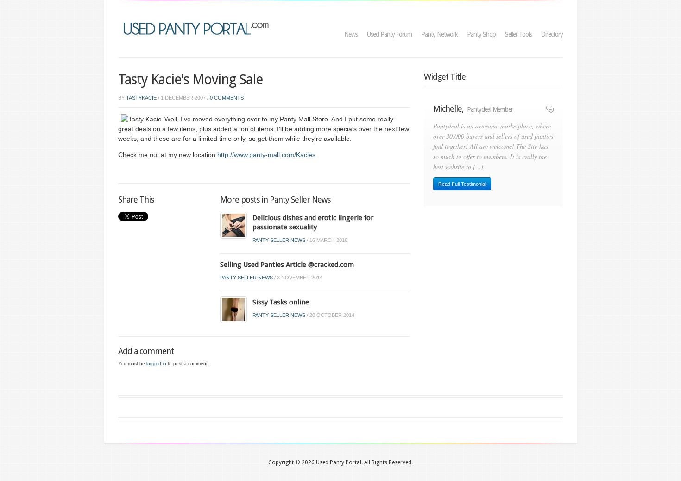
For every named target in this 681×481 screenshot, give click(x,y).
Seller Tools (518, 34)
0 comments (227, 98)
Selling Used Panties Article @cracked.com (287, 264)
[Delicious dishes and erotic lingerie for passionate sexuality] (233, 225)
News (351, 34)
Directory (552, 34)
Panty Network (439, 34)
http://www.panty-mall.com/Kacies (266, 154)
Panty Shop (481, 34)
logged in (156, 363)
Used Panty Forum (389, 34)
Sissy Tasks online (280, 302)
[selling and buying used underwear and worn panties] (198, 27)
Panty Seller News (278, 240)
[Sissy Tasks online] (233, 309)
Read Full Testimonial (462, 184)
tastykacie (141, 98)
